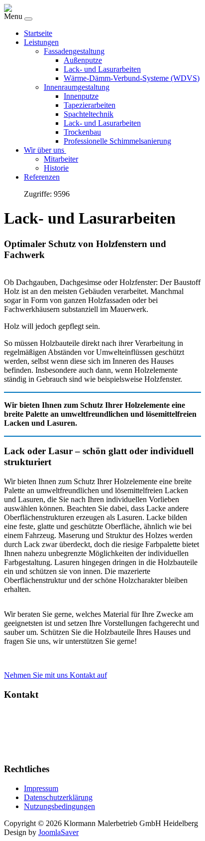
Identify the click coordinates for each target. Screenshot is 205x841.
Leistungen (41, 42)
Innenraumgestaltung (76, 87)
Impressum (41, 788)
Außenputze (83, 60)
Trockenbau (82, 132)
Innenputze (81, 96)
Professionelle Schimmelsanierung (117, 141)
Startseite (38, 33)
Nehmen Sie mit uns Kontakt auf (55, 675)
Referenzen (42, 177)
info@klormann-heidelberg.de (77, 749)
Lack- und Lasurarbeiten (102, 69)
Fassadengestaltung (74, 51)
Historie (56, 168)
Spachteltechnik (88, 114)
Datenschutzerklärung (58, 797)
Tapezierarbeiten (89, 105)
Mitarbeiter (61, 159)
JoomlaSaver (58, 832)
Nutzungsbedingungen (59, 806)
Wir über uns (45, 150)
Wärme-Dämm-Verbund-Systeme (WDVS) (132, 78)
